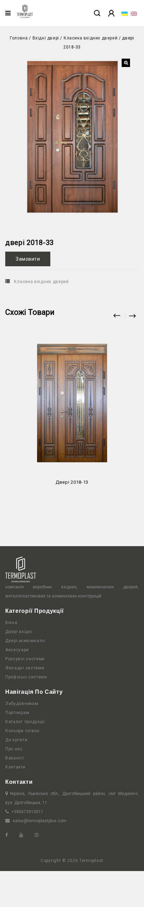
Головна (19, 38)
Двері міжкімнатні (25, 640)
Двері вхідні (18, 631)
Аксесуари (17, 649)
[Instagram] (42, 835)
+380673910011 (27, 811)
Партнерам (17, 712)
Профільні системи (26, 677)
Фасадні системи (24, 668)
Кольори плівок (22, 730)
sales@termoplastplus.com (39, 820)
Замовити (28, 259)
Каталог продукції (25, 721)
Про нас (14, 748)
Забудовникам (21, 703)
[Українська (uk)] (124, 13)
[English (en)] (134, 13)
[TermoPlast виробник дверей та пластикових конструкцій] (25, 11)
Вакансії (14, 758)
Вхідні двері (46, 38)
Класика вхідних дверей (90, 38)
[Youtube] (26, 835)
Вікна (11, 622)
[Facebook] (11, 835)
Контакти (15, 767)
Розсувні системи (25, 658)
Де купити (16, 739)
